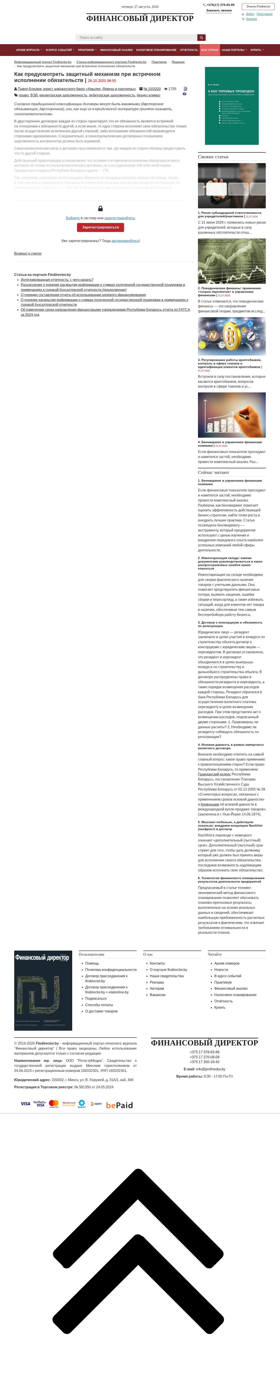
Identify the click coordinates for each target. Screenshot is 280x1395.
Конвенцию (210, 804)
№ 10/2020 (152, 89)
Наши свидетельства (167, 976)
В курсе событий (227, 976)
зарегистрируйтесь (119, 218)
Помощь (92, 963)
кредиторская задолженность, (63, 95)
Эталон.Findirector (258, 6)
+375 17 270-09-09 (204, 1057)
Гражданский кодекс (214, 774)
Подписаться (96, 998)
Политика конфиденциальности (111, 970)
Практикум (223, 982)
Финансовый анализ (230, 988)
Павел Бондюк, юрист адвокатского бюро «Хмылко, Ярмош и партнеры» (77, 89)
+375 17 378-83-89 (204, 1052)
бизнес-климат (148, 95)
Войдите (73, 218)
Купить (219, 1007)
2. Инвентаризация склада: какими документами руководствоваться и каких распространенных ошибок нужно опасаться (230, 563)
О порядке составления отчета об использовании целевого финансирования (83, 295)
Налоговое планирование (235, 995)
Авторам (157, 988)
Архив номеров (227, 963)
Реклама (157, 982)
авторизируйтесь (125, 241)
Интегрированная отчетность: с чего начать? (57, 280)
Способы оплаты (99, 1005)
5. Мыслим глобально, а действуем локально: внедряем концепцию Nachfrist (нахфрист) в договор (230, 825)
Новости (221, 970)
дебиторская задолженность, (112, 95)
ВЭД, (34, 95)
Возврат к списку (28, 253)
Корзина (251, 18)
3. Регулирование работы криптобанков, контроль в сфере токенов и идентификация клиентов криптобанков (229, 363)
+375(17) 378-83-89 (220, 5)
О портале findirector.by (168, 970)
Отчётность (223, 1001)
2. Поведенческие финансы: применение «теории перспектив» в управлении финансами (229, 291)
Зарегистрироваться (100, 227)
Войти (250, 14)
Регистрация (265, 14)
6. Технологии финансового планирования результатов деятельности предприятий (231, 879)
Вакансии (157, 995)
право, (24, 95)
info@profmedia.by (210, 1069)
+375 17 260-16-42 (204, 1062)
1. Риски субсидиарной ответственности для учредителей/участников (229, 214)
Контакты (157, 963)
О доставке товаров (101, 1011)
